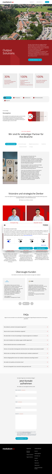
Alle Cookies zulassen (41, 248)
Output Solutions (30, 454)
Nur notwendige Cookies (25, 248)
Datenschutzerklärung (28, 235)
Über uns (36, 460)
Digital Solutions (30, 457)
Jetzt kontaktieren (21, 438)
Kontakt (47, 2)
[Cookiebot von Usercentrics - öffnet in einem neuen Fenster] (43, 225)
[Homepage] (8, 2)
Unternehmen (39, 2)
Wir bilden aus (37, 455)
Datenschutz (37, 465)
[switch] (20, 241)
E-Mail (18, 401)
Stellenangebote (38, 453)
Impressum (37, 462)
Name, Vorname (20, 390)
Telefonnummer (18, 407)
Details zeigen (43, 245)
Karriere (36, 451)
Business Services (28, 452)
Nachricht (19, 413)
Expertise (31, 2)
